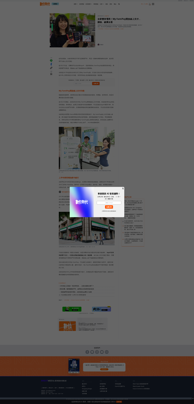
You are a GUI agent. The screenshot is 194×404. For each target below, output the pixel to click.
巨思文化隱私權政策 (111, 211)
